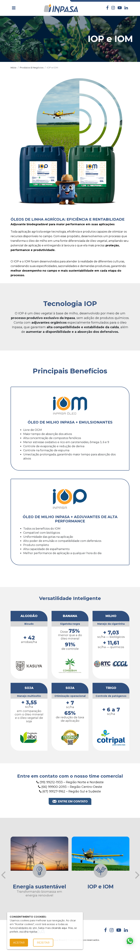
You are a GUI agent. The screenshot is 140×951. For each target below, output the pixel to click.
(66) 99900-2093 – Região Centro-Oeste (71, 787)
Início (13, 67)
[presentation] (3, 875)
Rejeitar (43, 942)
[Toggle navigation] (14, 8)
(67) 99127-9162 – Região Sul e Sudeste (71, 791)
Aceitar (19, 942)
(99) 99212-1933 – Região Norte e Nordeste (71, 782)
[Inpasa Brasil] (61, 8)
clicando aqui (59, 928)
